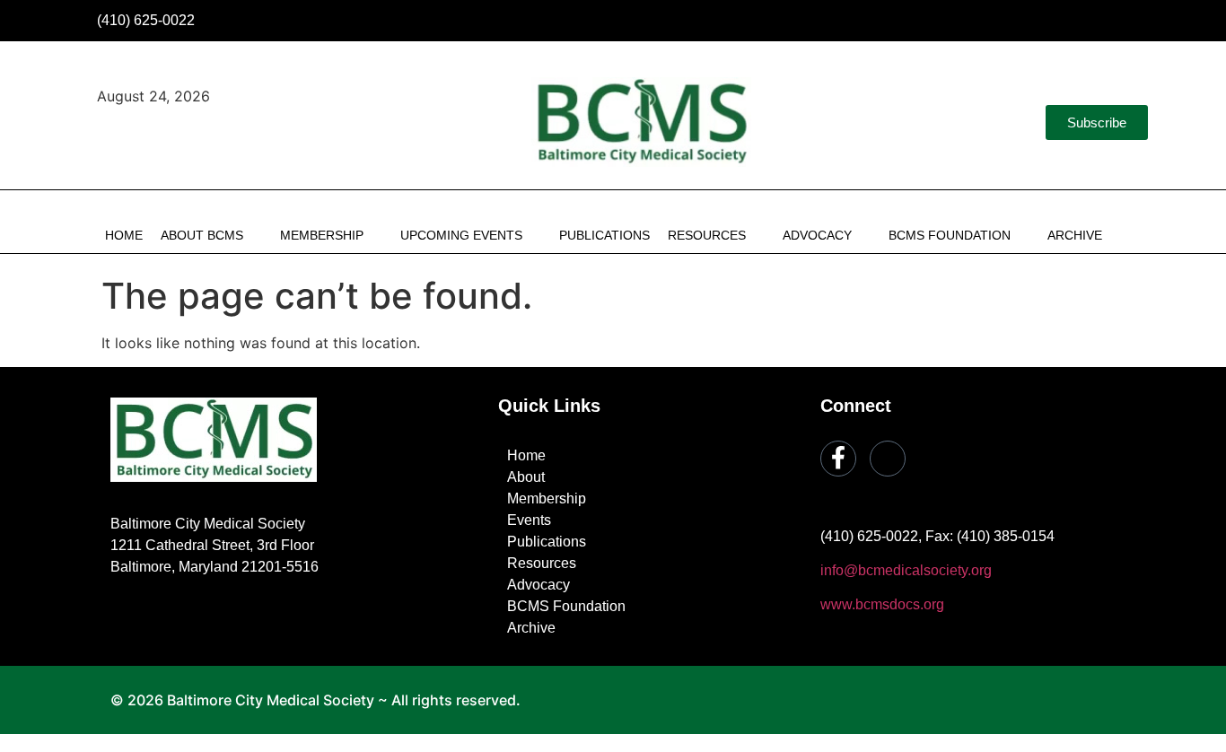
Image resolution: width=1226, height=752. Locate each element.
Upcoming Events (461, 235)
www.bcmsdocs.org (882, 604)
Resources (707, 235)
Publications (604, 235)
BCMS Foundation (950, 235)
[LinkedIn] (1139, 20)
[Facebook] (1101, 20)
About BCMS (202, 235)
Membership (321, 235)
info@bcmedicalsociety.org (906, 570)
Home (124, 235)
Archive (1074, 235)
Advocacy (817, 235)
